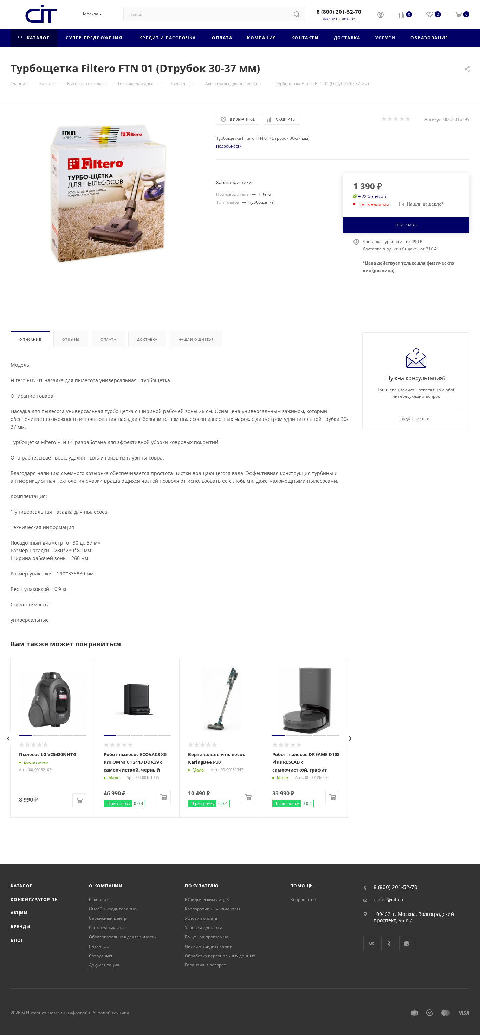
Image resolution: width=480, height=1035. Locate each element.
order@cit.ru (388, 900)
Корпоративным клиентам (212, 909)
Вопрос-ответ (304, 900)
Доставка (147, 339)
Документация (104, 965)
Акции (19, 913)
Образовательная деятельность (122, 937)
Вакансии (99, 946)
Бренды (21, 927)
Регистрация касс (107, 928)
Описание (30, 339)
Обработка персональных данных (220, 956)
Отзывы (70, 339)
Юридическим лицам (207, 900)
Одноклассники (388, 943)
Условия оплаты (201, 918)
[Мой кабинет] (380, 15)
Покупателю (202, 886)
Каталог (22, 886)
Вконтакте (370, 943)
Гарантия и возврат (205, 965)
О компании (106, 886)
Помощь (301, 886)
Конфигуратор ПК (34, 900)
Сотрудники (101, 956)
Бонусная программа (206, 937)
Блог (17, 940)
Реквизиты (100, 900)
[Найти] (296, 14)
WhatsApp (406, 943)
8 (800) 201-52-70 (339, 11)
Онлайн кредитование (112, 909)
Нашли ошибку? (196, 339)
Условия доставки (203, 928)
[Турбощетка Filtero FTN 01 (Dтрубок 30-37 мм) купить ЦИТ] (107, 193)
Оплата (108, 339)
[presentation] (8, 738)
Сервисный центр (108, 918)
